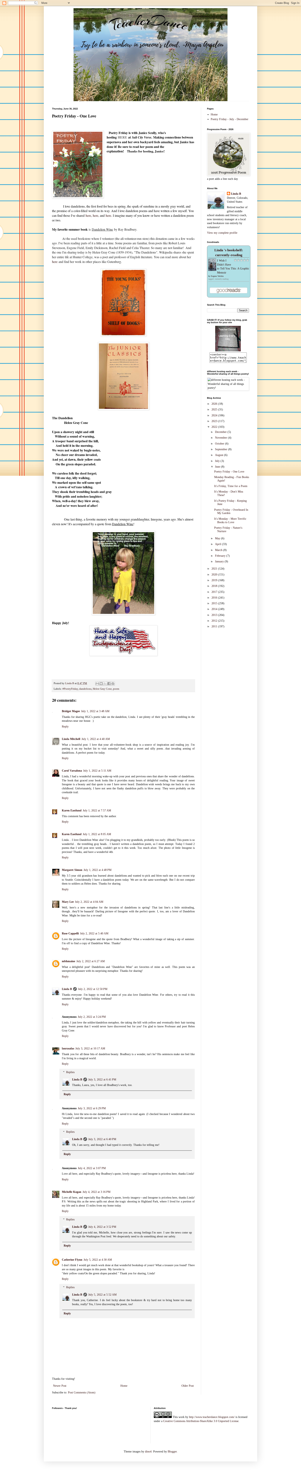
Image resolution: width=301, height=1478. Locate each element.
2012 (215, 620)
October (220, 443)
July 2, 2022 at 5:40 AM (94, 933)
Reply (65, 726)
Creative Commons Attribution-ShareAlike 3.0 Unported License (201, 1421)
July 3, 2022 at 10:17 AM (90, 1048)
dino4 (148, 1451)
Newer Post (59, 1385)
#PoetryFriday (70, 688)
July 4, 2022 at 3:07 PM (92, 1168)
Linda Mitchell (71, 739)
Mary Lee (68, 901)
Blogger (172, 1451)
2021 (215, 568)
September (221, 449)
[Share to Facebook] (109, 683)
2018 (215, 586)
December (221, 431)
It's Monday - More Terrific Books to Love (230, 520)
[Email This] (97, 683)
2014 (215, 609)
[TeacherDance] (228, 350)
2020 (215, 574)
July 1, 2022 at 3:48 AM (95, 711)
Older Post (187, 1385)
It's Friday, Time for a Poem (230, 486)
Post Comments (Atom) (81, 1392)
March (219, 550)
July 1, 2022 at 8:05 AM (97, 834)
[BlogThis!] (101, 683)
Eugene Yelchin (217, 276)
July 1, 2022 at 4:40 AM (95, 739)
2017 (215, 591)
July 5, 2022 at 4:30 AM (98, 1259)
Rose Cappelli (70, 933)
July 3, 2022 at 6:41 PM (102, 1079)
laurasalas (68, 1048)
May (218, 538)
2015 (215, 603)
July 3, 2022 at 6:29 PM (92, 1108)
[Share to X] (105, 683)
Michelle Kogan (71, 1191)
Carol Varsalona (72, 770)
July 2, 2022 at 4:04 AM (89, 901)
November (221, 437)
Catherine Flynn (72, 1259)
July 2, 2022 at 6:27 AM (90, 961)
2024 (215, 415)
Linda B (67, 989)
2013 (215, 615)
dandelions (85, 688)
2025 (215, 409)
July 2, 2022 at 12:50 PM (92, 989)
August (219, 455)
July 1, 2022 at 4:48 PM (97, 869)
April (218, 544)
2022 (215, 426)
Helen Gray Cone (102, 688)
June (218, 466)
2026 (215, 403)
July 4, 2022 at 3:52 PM (102, 1226)
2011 (215, 626)
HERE (122, 137)
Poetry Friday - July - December (229, 119)
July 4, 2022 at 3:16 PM (96, 1191)
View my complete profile (222, 232)
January (220, 561)
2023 (215, 421)
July (218, 461)
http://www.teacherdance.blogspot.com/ (212, 1417)
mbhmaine (68, 961)
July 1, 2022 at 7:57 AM (97, 810)
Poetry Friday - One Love (229, 471)
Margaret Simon (72, 869)
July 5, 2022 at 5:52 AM (102, 1294)
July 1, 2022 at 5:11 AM (97, 770)
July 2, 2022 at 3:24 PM (92, 1016)
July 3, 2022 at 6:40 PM (102, 1139)
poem (116, 688)
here (88, 215)
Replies (70, 1072)
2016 (215, 597)
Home (123, 1385)
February (220, 555)
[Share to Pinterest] (113, 683)
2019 (215, 580)
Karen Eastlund (71, 810)
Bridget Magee (71, 711)
